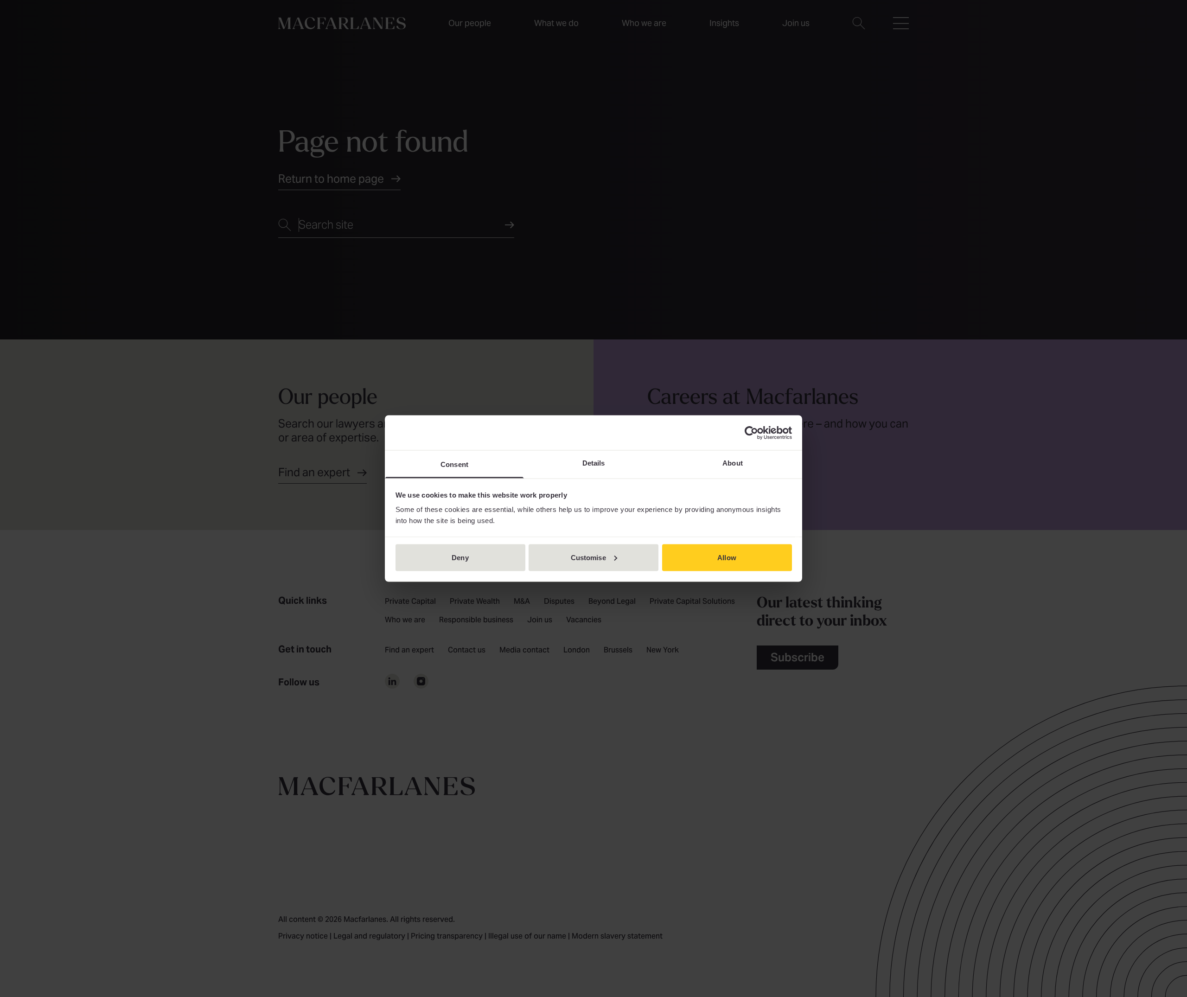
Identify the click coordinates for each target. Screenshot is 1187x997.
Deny (460, 557)
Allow (726, 557)
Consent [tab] (454, 464)
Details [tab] (593, 463)
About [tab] (732, 463)
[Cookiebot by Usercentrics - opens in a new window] (751, 433)
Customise (588, 557)
